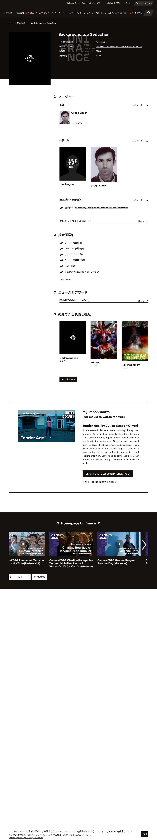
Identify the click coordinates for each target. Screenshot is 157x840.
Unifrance (124, 13)
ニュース (34, 13)
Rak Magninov (131, 364)
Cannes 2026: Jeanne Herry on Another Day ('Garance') (76, 562)
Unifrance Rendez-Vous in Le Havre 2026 (83, 3)
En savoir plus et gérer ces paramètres (26, 837)
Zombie (95, 362)
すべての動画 (39, 577)
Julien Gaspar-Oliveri (122, 425)
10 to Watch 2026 (112, 3)
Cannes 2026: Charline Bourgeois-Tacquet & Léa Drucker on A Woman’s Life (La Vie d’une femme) (30, 563)
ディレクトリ (79, 13)
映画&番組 (19, 13)
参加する (138, 13)
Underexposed (68, 358)
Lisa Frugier (66, 184)
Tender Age (91, 425)
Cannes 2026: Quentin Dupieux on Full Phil (126, 562)
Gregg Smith (101, 42)
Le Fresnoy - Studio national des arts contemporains (119, 46)
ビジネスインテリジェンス (103, 13)
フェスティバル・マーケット (56, 13)
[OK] (145, 834)
